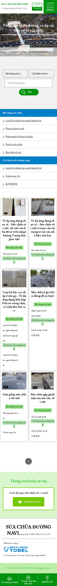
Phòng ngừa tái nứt (15, 128)
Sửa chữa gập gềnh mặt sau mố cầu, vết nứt (43, 398)
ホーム (3, 52)
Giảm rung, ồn (13, 176)
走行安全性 (11, 184)
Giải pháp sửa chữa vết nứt (14, 396)
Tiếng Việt (37, 8)
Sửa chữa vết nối (13, 152)
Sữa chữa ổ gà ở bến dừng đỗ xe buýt (42, 294)
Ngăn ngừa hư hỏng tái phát (19, 136)
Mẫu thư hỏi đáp (32, 501)
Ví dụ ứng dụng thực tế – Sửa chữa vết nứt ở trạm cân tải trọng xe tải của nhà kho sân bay (43, 228)
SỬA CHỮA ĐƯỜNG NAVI (14, 4)
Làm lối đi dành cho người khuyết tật (23, 120)
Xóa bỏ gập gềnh (14, 144)
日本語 (37, 4)
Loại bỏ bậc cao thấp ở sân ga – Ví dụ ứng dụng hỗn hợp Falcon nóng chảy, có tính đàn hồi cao (14, 301)
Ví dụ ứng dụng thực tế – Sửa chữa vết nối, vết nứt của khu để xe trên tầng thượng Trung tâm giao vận (14, 230)
